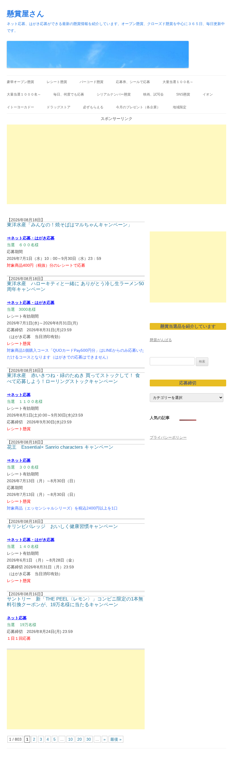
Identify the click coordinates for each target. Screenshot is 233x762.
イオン (208, 94)
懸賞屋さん (25, 13)
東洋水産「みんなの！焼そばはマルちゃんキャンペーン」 (69, 224)
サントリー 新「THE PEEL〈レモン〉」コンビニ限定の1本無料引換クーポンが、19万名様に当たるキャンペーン (75, 601)
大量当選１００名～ (178, 82)
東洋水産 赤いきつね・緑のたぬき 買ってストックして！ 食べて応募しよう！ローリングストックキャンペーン (73, 378)
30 (88, 739)
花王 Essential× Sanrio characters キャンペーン (60, 447)
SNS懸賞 (183, 94)
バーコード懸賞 (91, 82)
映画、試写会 (153, 94)
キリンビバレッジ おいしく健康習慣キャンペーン (62, 526)
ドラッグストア (58, 107)
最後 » (116, 739)
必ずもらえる (93, 107)
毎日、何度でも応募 (68, 94)
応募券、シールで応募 (133, 82)
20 (79, 739)
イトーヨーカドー (20, 107)
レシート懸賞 (57, 82)
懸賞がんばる (161, 340)
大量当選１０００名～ (24, 94)
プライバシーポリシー (168, 437)
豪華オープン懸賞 (20, 82)
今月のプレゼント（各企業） (138, 107)
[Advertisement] (116, 164)
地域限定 (179, 107)
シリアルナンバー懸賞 (114, 94)
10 (70, 739)
